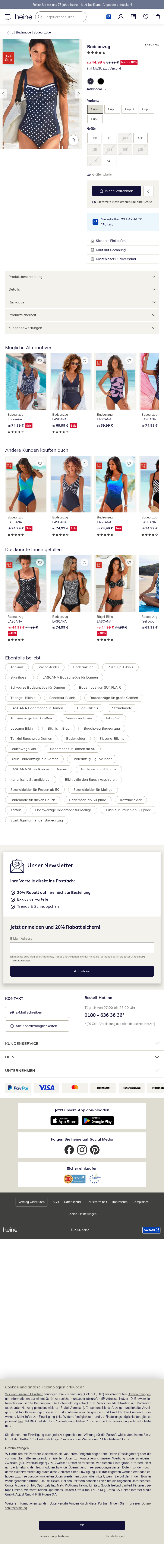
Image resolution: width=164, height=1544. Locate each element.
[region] (82, 1461)
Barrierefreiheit (96, 1202)
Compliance (141, 1202)
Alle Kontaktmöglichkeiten (36, 1026)
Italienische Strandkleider (30, 779)
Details (14, 289)
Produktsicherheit (22, 315)
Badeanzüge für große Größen (114, 697)
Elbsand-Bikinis (112, 738)
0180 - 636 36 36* (104, 1015)
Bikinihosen (19, 677)
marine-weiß (96, 89)
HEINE (11, 1057)
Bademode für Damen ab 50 (72, 749)
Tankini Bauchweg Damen (31, 738)
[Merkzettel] (145, 16)
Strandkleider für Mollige (93, 789)
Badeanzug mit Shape (99, 769)
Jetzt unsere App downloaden (82, 1110)
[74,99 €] (71, 583)
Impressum (119, 1202)
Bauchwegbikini (23, 749)
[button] (7, 16)
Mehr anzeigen (22, 960)
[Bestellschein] (133, 16)
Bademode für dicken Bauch (32, 800)
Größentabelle (102, 174)
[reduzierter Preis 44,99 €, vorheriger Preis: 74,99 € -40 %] (26, 583)
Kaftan (15, 810)
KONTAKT (14, 998)
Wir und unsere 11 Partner (24, 1394)
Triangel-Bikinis (22, 697)
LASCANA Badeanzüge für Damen (70, 677)
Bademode (23, 32)
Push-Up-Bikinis (120, 667)
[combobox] (67, 17)
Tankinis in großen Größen (31, 718)
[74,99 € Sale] (26, 381)
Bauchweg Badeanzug (102, 728)
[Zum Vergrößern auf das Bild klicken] (73, 140)
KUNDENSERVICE (21, 1043)
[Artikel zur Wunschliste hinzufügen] (148, 191)
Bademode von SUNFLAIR (100, 687)
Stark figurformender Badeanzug (36, 820)
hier (20, 1421)
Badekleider (75, 738)
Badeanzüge (42, 32)
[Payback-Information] (151, 1230)
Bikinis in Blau (59, 728)
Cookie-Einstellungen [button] (82, 1214)
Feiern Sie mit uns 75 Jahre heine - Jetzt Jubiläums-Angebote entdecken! (82, 4)
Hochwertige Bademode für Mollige (63, 810)
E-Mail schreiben (26, 1013)
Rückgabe (17, 302)
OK (82, 1525)
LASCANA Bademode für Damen (36, 708)
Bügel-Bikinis (87, 708)
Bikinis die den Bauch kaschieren (91, 779)
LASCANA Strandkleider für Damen (38, 769)
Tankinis (16, 667)
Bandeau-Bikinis (62, 697)
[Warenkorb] (158, 16)
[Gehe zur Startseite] (23, 16)
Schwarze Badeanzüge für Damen (37, 687)
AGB (56, 1202)
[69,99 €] (115, 381)
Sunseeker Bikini (79, 718)
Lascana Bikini (22, 728)
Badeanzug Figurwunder (92, 759)
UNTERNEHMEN (20, 1070)
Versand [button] (115, 68)
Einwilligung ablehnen (54, 1536)
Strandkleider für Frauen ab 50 (34, 789)
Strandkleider (48, 667)
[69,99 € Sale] (71, 381)
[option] (90, 81)
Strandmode (122, 708)
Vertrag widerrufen (31, 1202)
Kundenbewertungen (25, 328)
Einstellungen (115, 1536)
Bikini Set (113, 718)
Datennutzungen (139, 1394)
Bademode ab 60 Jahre (87, 800)
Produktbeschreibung (25, 276)
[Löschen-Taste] (82, 16)
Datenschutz (72, 1202)
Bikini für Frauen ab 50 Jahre (128, 810)
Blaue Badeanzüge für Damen (34, 759)
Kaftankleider (131, 800)
